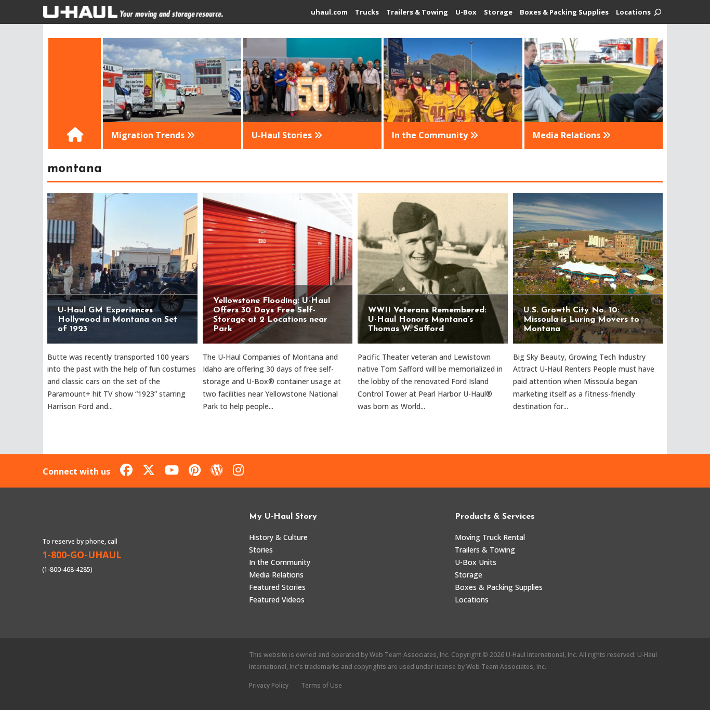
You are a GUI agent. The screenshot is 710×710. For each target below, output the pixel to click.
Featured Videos (277, 599)
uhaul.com (329, 12)
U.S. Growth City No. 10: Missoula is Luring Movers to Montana (581, 319)
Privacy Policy (268, 685)
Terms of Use (321, 685)
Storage (498, 12)
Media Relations (276, 575)
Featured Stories (277, 587)
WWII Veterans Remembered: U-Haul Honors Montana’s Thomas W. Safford (427, 319)
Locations (633, 12)
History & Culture (278, 537)
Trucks (367, 12)
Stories (261, 550)
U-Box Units (475, 562)
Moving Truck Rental (490, 537)
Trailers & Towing (417, 12)
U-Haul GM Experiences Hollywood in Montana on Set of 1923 (117, 319)
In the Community (279, 562)
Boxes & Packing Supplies (564, 12)
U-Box (466, 12)
